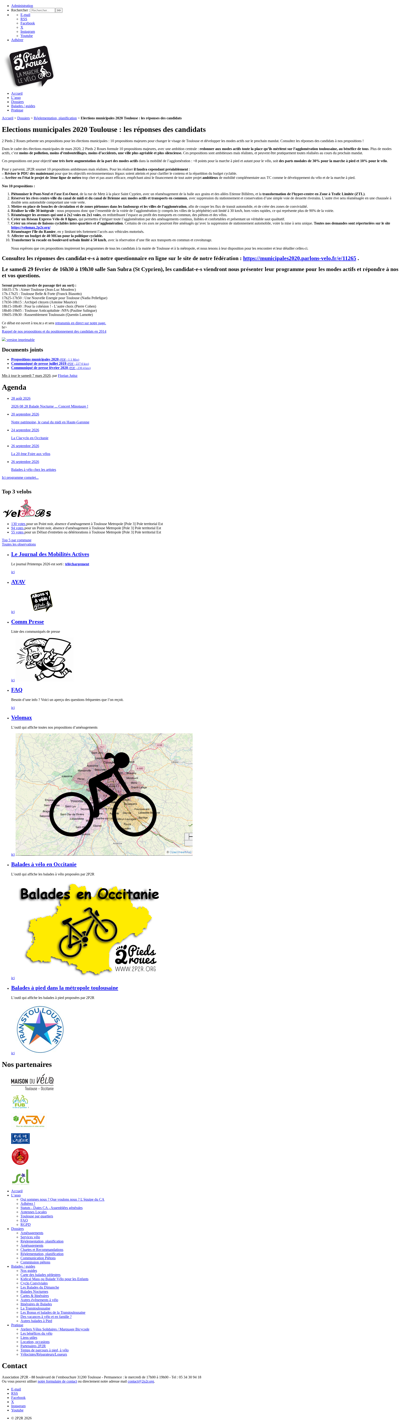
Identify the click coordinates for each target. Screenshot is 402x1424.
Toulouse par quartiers (36, 1216)
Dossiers (17, 102)
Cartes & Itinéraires (34, 1296)
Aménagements (31, 1233)
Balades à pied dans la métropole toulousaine (64, 988)
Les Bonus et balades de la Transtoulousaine (52, 1312)
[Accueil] (29, 86)
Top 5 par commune (16, 540)
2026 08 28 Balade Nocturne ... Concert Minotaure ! (49, 406)
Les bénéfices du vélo (36, 1333)
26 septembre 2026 (25, 446)
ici (13, 572)
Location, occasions (35, 1342)
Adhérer (17, 40)
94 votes (17, 528)
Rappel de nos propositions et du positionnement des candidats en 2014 (54, 331)
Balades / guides (23, 106)
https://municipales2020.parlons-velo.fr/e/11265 (299, 258)
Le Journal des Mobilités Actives (50, 554)
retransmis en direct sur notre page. (80, 323)
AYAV (18, 582)
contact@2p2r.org (141, 1381)
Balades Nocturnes (34, 1291)
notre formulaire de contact (57, 1381)
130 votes (18, 524)
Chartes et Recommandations (41, 1250)
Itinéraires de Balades (36, 1304)
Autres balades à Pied (36, 1321)
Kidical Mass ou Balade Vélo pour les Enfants (54, 1279)
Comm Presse (27, 622)
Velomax (21, 717)
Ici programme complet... (20, 477)
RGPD (25, 1224)
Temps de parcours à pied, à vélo (44, 1350)
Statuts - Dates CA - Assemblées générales (51, 1208)
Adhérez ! (27, 1204)
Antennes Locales (33, 1212)
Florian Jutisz (67, 376)
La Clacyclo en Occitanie (29, 438)
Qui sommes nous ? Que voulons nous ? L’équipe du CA (62, 1199)
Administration (22, 6)
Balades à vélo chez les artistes (33, 470)
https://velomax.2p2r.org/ (30, 227)
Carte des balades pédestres (40, 1275)
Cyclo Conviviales (34, 1283)
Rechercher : (20, 10)
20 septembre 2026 (25, 414)
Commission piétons (35, 1262)
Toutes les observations (19, 544)
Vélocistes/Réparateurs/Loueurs (43, 1354)
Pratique (17, 110)
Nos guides (28, 1271)
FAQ (17, 690)
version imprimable (20, 340)
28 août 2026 (20, 398)
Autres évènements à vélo (39, 1300)
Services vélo (30, 1237)
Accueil (17, 93)
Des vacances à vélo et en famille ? (46, 1317)
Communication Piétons (38, 1258)
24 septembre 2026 (25, 430)
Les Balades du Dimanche (39, 1287)
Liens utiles (28, 1338)
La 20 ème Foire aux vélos (30, 454)
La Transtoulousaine (35, 1308)
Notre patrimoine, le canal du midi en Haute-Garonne (50, 422)
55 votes (17, 532)
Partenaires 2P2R (33, 1346)
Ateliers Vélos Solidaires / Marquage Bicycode (54, 1329)
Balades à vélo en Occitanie (44, 864)
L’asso (16, 98)
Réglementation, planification (55, 118)
